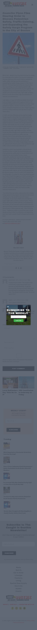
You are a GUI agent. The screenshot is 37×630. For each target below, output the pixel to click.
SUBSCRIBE (18, 320)
